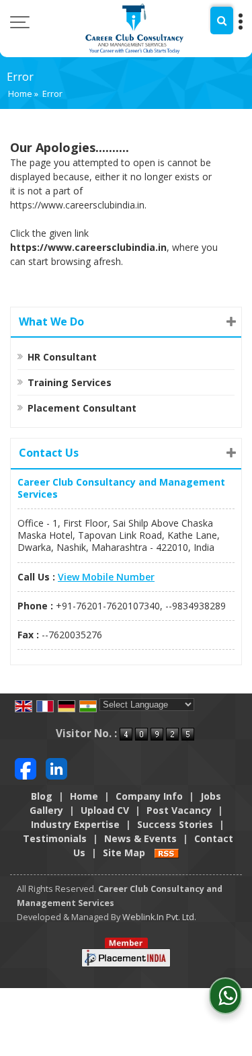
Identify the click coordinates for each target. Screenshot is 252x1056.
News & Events (140, 838)
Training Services (70, 382)
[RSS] (167, 852)
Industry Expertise (75, 824)
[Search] (221, 20)
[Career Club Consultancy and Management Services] (134, 28)
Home (20, 94)
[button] (106, 576)
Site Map (124, 852)
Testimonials (55, 838)
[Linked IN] (56, 767)
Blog (41, 796)
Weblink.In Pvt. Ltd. (159, 917)
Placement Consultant (82, 408)
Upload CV (105, 810)
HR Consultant (62, 356)
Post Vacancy (179, 810)
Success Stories (175, 824)
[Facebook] (25, 767)
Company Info (149, 796)
